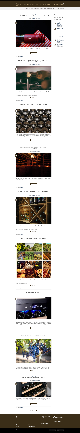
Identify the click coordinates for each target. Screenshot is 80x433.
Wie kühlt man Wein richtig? (60, 45)
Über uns (29, 422)
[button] (58, 420)
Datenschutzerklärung (31, 426)
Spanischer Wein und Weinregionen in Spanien (33, 238)
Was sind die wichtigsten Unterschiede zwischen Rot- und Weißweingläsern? (60, 35)
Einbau (36, 4)
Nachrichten (34, 14)
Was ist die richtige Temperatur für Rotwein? (60, 29)
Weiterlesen (33, 97)
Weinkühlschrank (18, 419)
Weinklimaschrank (30, 4)
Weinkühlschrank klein (42, 4)
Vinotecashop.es (43, 421)
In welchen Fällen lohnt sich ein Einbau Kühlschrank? (34, 104)
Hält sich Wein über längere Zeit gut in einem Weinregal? (34, 15)
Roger (39, 18)
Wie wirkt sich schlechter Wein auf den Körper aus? (60, 40)
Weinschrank (18, 422)
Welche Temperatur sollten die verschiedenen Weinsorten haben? (60, 24)
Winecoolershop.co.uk (44, 423)
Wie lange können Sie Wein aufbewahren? (33, 377)
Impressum (17, 426)
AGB (29, 419)
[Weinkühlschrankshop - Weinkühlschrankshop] (21, 4)
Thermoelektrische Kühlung (33, 292)
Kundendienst (30, 420)
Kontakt (49, 4)
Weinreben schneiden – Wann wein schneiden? (33, 335)
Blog (16, 424)
